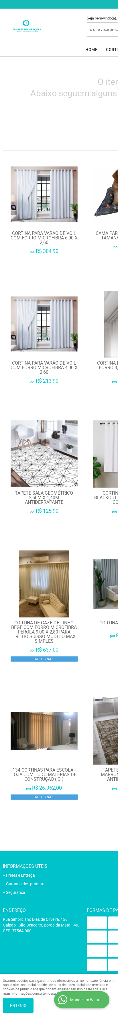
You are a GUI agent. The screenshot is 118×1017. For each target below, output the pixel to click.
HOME (91, 49)
